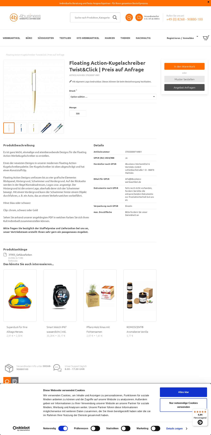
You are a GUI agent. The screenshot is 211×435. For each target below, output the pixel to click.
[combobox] (95, 17)
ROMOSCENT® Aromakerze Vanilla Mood (137, 331)
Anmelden (188, 37)
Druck (72, 90)
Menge (72, 107)
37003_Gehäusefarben (20, 254)
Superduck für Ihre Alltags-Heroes (17, 329)
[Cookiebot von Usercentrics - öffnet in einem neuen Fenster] (21, 428)
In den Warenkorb (184, 66)
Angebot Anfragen (184, 87)
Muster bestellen (185, 79)
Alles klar (183, 392)
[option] (9, 128)
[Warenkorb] (202, 38)
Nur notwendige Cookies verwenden (183, 405)
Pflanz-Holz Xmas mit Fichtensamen (98, 329)
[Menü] (206, 410)
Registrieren (173, 37)
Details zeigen (174, 428)
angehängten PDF (43, 217)
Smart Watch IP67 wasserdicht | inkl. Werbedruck (56, 331)
